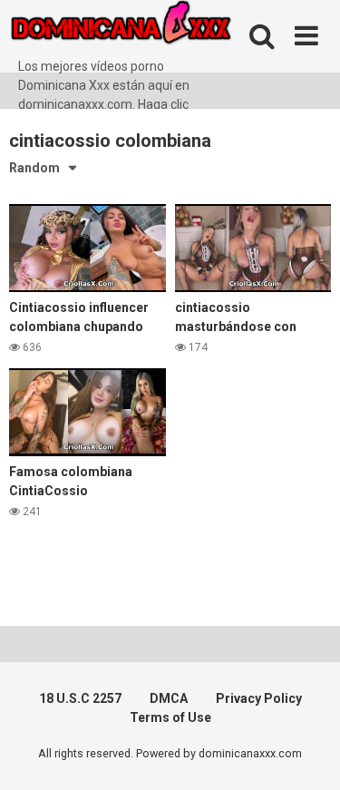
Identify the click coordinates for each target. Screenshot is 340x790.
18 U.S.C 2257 (80, 698)
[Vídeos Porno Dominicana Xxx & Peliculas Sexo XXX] (145, 28)
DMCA (169, 698)
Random (34, 168)
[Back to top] (306, 753)
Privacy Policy (259, 698)
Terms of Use (170, 717)
